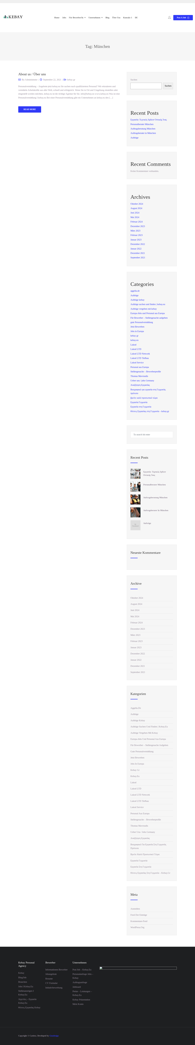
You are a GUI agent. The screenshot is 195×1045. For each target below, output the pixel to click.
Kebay (21, 973)
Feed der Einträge (138, 915)
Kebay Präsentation (81, 999)
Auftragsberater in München (143, 133)
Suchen (133, 79)
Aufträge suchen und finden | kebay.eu (147, 304)
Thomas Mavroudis (139, 376)
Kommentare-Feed (138, 921)
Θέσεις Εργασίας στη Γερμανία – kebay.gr (149, 411)
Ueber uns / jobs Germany (142, 380)
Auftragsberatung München (142, 128)
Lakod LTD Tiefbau (139, 358)
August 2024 (136, 208)
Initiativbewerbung (53, 987)
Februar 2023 (136, 235)
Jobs (64, 18)
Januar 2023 (135, 239)
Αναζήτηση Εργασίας (140, 385)
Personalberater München (141, 124)
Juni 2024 (134, 212)
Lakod (133, 344)
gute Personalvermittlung (141, 322)
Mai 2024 (134, 217)
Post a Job (182, 18)
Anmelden (135, 909)
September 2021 (137, 257)
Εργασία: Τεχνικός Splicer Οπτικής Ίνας (148, 119)
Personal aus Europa (139, 367)
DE (136, 18)
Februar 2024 (136, 221)
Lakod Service (137, 362)
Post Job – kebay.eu (82, 969)
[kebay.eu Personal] (13, 17)
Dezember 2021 (137, 253)
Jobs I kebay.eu (25, 986)
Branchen (22, 982)
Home (56, 18)
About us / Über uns (32, 74)
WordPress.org (137, 927)
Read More (30, 109)
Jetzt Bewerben (137, 326)
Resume (49, 978)
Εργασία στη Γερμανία (140, 406)
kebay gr (71, 79)
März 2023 (135, 230)
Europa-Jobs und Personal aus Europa (147, 313)
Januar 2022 (135, 248)
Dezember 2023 (137, 226)
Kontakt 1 (127, 18)
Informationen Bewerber (56, 969)
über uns (116, 18)
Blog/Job (22, 977)
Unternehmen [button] (94, 18)
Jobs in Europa (137, 331)
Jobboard (77, 987)
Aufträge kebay (137, 300)
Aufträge (134, 137)
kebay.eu (134, 340)
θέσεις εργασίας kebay (29, 1007)
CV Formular (51, 983)
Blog (107, 18)
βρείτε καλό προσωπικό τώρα (143, 398)
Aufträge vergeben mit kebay (143, 309)
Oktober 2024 (136, 204)
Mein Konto (78, 1004)
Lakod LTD (135, 349)
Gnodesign (54, 1036)
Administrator (31, 79)
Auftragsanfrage (80, 982)
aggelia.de (135, 291)
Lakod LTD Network (140, 353)
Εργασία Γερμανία (138, 402)
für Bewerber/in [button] (76, 18)
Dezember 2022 (137, 244)
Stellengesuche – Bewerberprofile (145, 371)
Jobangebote (51, 974)
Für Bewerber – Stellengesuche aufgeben (149, 318)
